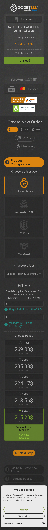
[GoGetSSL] (24, 8)
